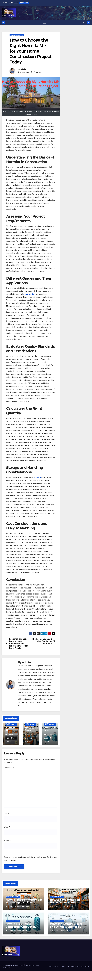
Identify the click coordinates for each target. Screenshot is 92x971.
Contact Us (75, 966)
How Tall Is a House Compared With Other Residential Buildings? (20, 926)
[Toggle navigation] (44, 23)
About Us (65, 966)
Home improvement (16, 35)
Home (50, 966)
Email (7, 827)
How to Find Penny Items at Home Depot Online (24, 901)
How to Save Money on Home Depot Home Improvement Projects (65, 902)
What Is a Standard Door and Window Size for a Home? (66, 926)
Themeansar (6, 967)
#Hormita (38, 72)
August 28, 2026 (14, 906)
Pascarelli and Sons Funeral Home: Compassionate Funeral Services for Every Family (18, 643)
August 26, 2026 (14, 931)
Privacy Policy (85, 966)
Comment (9, 767)
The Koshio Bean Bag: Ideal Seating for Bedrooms (42, 641)
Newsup (34, 965)
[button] (84, 23)
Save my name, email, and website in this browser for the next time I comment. (30, 859)
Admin (23, 69)
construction (29, 294)
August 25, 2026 (59, 931)
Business (57, 966)
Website (7, 840)
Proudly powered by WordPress (13, 965)
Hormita (37, 477)
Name (7, 813)
